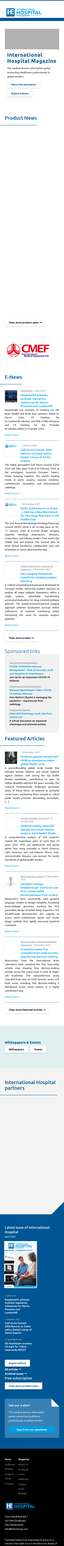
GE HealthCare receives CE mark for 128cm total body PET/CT (18, 1347)
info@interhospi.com (16, 1528)
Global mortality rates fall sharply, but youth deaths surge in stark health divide (38, 829)
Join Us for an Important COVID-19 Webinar (31, 671)
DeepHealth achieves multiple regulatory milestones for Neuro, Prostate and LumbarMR (37, 400)
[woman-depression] (11, 757)
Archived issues (23, 1471)
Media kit (23, 1479)
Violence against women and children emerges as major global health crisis (39, 760)
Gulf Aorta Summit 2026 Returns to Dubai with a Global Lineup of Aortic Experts (36, 455)
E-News (9, 1483)
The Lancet (44, 818)
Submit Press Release (22, 1489)
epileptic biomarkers (31, 566)
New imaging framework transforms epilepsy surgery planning (39, 577)
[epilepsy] (11, 571)
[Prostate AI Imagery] (11, 396)
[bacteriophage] (11, 882)
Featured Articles (10, 1466)
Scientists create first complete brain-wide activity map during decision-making (39, 952)
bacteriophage (28, 876)
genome (39, 876)
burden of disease (29, 818)
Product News (9, 1476)
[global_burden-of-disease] (11, 824)
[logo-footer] (11, 451)
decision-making (29, 941)
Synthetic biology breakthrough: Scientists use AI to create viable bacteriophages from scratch (39, 889)
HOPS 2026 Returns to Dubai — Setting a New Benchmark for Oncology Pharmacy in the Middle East (40, 513)
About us (23, 1464)
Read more (12, 434)
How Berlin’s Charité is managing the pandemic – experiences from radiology (30, 695)
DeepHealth (26, 390)
